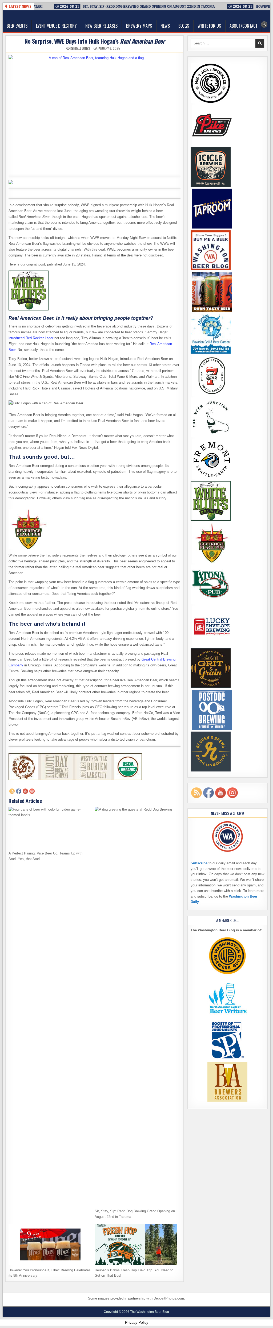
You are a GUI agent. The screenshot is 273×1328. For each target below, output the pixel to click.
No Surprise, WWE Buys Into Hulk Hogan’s (94, 41)
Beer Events (17, 26)
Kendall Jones (80, 48)
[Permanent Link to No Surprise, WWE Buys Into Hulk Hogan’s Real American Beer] (94, 111)
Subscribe (199, 863)
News (165, 26)
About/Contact (244, 26)
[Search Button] (264, 24)
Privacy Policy (136, 1322)
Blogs (183, 26)
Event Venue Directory (56, 26)
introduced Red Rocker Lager (31, 338)
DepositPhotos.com (169, 1298)
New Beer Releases (101, 26)
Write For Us (209, 26)
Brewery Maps (139, 26)
